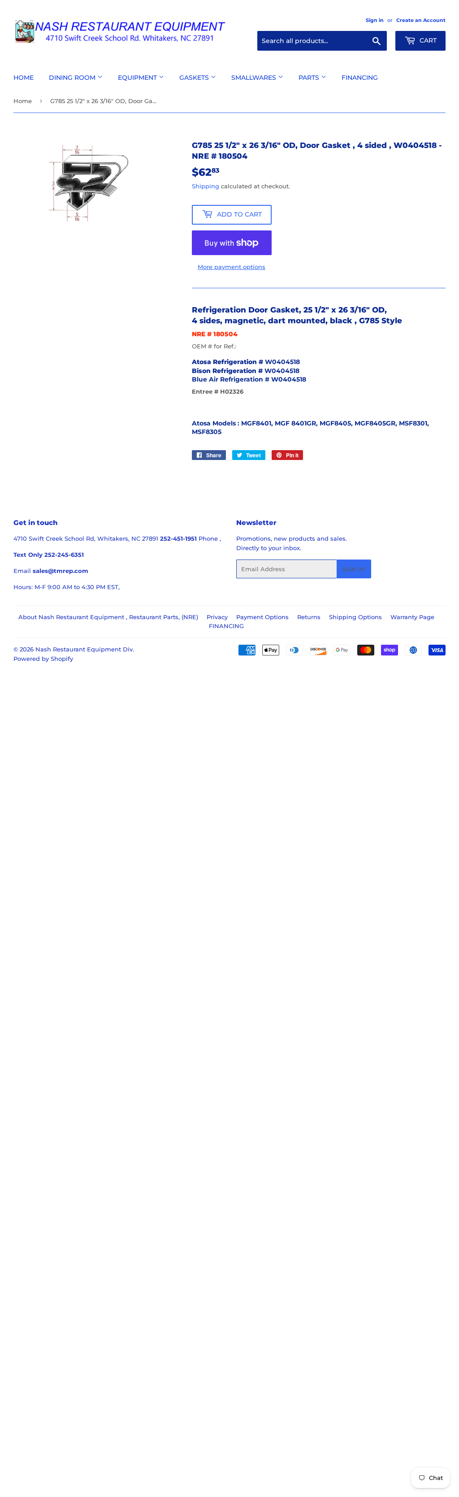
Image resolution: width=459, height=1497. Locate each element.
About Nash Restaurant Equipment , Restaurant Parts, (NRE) (108, 616)
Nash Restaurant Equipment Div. (84, 649)
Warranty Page (412, 616)
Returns (308, 616)
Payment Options (262, 616)
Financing (360, 78)
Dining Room (73, 78)
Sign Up (353, 569)
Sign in (375, 20)
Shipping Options (355, 616)
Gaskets (195, 78)
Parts (310, 78)
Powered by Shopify (43, 658)
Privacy (217, 616)
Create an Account (421, 20)
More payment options (231, 266)
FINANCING (226, 625)
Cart (427, 40)
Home (23, 78)
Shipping (205, 186)
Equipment (138, 78)
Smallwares (254, 78)
